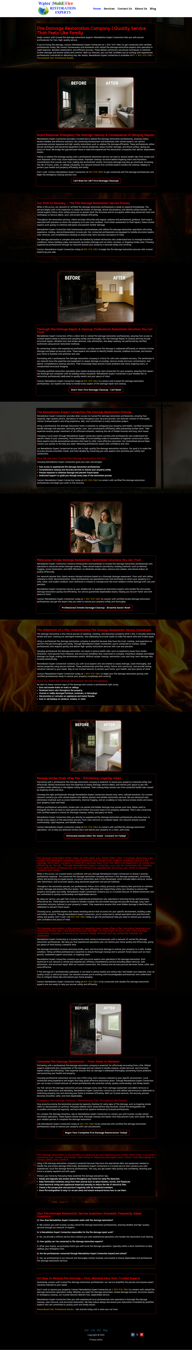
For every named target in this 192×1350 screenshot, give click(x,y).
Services (109, 9)
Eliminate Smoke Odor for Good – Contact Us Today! (96, 835)
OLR (86, 1330)
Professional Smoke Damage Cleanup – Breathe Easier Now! (96, 607)
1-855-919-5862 (144, 55)
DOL (99, 1330)
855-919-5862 (96, 172)
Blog (153, 9)
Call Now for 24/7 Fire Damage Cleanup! (96, 180)
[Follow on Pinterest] (141, 1334)
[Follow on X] (137, 1334)
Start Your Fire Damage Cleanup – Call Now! (96, 389)
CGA (93, 1330)
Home (97, 9)
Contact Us (125, 9)
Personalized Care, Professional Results (55, 58)
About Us (141, 9)
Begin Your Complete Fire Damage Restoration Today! (96, 1132)
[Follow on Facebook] (133, 1334)
